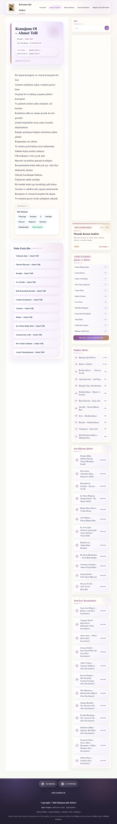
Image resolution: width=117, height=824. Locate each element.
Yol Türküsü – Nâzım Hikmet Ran (88, 519)
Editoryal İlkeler (42, 812)
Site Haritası (58, 793)
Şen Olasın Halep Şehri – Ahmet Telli (30, 326)
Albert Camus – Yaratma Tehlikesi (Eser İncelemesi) (87, 666)
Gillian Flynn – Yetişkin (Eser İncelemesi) (86, 760)
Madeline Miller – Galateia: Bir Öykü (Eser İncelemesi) (88, 730)
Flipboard (32, 222)
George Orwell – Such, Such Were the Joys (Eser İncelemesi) (88, 651)
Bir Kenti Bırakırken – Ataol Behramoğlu (88, 556)
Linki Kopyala (37, 227)
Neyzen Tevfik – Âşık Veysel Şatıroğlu (87, 586)
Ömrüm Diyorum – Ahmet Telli (28, 264)
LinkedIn (48, 216)
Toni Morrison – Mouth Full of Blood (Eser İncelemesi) (88, 693)
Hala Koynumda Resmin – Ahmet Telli (31, 291)
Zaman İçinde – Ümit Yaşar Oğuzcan (88, 575)
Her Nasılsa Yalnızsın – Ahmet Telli (29, 343)
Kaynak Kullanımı (55, 812)
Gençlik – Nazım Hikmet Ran (89, 408)
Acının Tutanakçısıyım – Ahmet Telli (30, 352)
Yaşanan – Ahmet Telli (24, 308)
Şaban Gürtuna (69, 7)
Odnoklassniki (23, 227)
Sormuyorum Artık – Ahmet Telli (29, 334)
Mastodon (42, 222)
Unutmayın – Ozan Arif (88, 429)
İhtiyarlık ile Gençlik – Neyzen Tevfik (87, 486)
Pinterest (22, 222)
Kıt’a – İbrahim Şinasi (88, 416)
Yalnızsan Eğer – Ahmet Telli (27, 255)
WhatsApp (22, 216)
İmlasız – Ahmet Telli (24, 317)
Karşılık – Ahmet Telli (24, 273)
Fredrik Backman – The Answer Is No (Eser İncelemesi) (88, 718)
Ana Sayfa (42, 7)
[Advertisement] (91, 128)
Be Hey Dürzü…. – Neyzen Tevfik (90, 371)
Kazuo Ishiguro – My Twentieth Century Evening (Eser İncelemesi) (87, 679)
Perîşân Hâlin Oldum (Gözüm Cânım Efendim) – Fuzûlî (87, 460)
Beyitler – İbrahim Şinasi (89, 422)
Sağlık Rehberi (71, 807)
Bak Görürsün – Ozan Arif (89, 400)
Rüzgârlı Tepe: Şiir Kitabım (90, 385)
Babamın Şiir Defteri (87, 357)
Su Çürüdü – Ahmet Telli (26, 282)
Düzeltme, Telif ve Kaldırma (71, 812)
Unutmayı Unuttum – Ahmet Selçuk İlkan (88, 566)
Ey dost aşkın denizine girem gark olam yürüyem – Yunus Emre (88, 531)
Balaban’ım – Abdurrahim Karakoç (85, 545)
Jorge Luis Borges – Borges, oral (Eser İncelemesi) (88, 611)
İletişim (76, 816)
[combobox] (89, 28)
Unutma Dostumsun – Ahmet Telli (29, 299)
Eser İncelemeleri (83, 7)
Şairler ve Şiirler (55, 7)
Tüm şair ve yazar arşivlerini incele (91, 337)
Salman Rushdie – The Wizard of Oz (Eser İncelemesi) (87, 706)
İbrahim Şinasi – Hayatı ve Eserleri (89, 393)
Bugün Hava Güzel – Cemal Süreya (88, 509)
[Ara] (107, 28)
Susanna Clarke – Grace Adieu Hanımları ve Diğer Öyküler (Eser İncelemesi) (88, 745)
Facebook (33, 216)
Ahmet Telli (29, 39)
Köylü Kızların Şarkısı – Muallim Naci (88, 436)
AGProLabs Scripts (58, 807)
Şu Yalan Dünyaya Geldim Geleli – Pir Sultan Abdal (88, 498)
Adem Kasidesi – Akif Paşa (90, 379)
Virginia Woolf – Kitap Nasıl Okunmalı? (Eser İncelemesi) (87, 624)
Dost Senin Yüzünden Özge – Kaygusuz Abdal (87, 474)
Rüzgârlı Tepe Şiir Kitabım (102, 7)
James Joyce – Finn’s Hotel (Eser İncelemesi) (88, 638)
